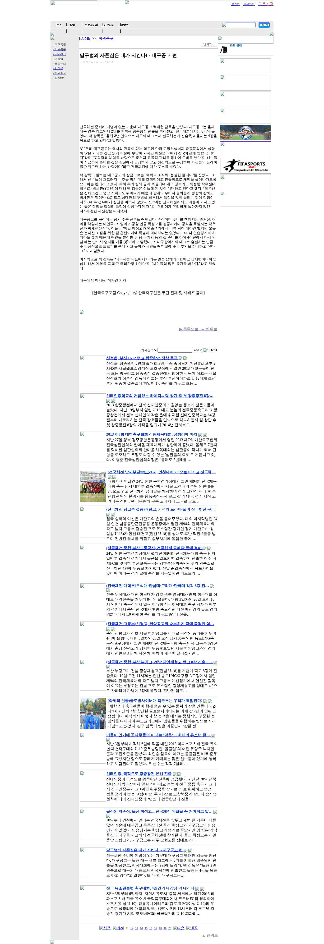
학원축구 (106, 38)
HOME (84, 38)
